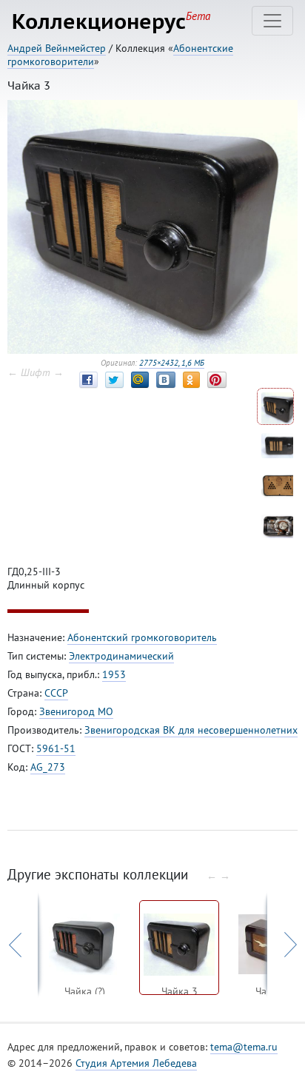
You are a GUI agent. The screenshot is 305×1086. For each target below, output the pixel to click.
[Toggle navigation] (272, 21)
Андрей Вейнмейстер (56, 48)
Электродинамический (121, 656)
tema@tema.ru (244, 1046)
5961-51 (56, 748)
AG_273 (47, 767)
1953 (114, 674)
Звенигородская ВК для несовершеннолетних (191, 730)
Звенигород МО (76, 711)
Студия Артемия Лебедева (136, 1063)
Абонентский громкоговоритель (142, 637)
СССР (56, 693)
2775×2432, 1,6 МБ (171, 363)
